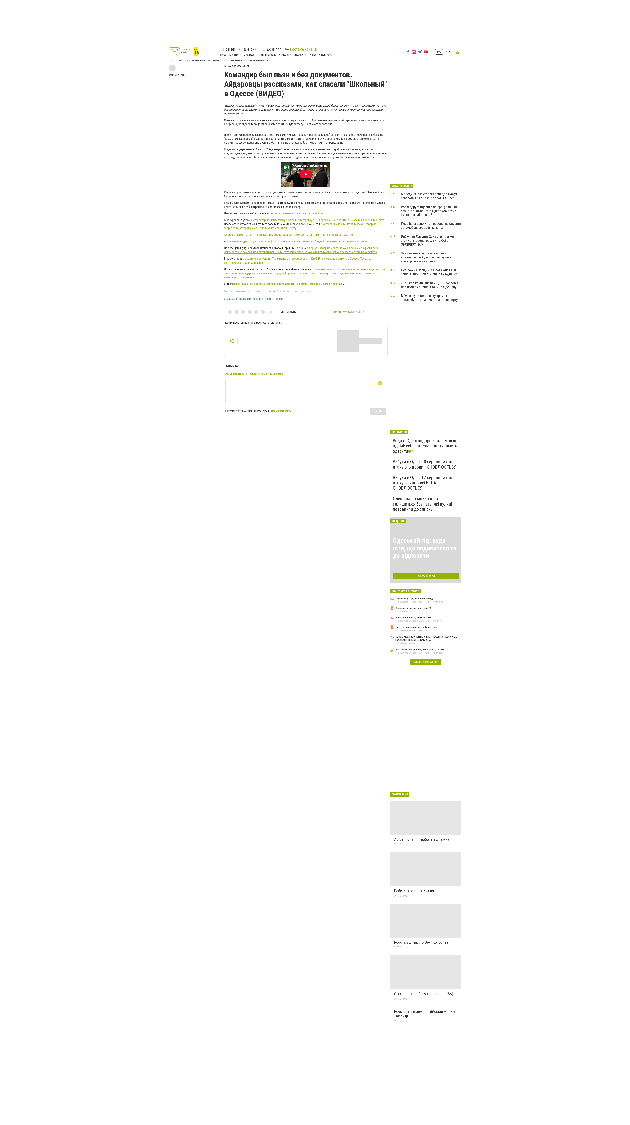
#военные (258, 298)
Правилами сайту (281, 411)
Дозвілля (274, 49)
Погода (222, 54)
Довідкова (249, 54)
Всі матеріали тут (426, 576)
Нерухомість (300, 54)
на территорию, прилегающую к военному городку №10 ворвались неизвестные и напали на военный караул (317, 220)
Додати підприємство (425, 661)
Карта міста (235, 54)
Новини (229, 49)
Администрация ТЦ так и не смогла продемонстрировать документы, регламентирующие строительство (288, 234)
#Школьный (230, 298)
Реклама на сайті (303, 49)
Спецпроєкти (325, 54)
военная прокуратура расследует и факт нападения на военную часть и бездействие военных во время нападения (297, 241)
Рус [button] (439, 51)
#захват (269, 298)
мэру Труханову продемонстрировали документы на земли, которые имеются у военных (288, 283)
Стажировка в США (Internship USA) (423, 994)
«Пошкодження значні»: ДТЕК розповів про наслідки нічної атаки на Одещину (429, 285)
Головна (172, 61)
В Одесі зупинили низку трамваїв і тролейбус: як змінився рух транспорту (429, 298)
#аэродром (245, 298)
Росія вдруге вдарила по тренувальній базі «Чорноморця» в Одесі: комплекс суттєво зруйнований (429, 211)
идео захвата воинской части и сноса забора (295, 213)
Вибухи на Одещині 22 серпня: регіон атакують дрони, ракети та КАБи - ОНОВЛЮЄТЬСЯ (427, 240)
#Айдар (280, 298)
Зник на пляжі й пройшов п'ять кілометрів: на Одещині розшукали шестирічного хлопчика (426, 257)
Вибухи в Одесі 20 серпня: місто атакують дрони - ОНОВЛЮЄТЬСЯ (425, 464)
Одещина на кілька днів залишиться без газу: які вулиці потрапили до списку (422, 504)
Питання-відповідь (267, 54)
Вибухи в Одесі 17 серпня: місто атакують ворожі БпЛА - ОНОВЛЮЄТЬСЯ (422, 483)
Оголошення (285, 54)
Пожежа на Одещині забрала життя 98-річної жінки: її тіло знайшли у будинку (429, 272)
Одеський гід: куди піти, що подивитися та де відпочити (424, 548)
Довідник (251, 49)
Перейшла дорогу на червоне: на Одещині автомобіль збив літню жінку (431, 226)
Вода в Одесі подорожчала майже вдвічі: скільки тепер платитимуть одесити (425, 446)
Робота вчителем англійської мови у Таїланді (424, 1013)
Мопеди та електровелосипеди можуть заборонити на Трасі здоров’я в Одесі (430, 196)
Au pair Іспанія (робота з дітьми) (421, 839)
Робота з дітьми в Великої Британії (423, 942)
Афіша (313, 54)
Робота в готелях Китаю (414, 891)
